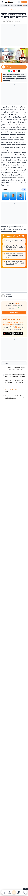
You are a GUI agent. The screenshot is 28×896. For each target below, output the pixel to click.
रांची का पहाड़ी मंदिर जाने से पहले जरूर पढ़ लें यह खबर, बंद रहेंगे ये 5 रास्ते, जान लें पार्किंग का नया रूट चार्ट (15, 247)
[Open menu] (2, 2)
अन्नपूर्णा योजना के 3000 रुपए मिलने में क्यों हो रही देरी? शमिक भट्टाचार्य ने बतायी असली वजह (15, 375)
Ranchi (19, 10)
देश (4, 322)
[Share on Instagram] (16, 71)
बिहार (9, 5)
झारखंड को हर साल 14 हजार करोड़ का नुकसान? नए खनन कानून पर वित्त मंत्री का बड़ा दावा (14, 255)
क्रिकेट (7, 325)
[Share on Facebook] (11, 71)
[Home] (9, 2)
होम (1, 5)
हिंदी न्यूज (17, 327)
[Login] (14, 892)
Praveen (7, 20)
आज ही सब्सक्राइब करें (14, 312)
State (7, 10)
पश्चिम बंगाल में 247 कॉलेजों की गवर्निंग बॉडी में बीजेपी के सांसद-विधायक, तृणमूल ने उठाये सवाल (15, 369)
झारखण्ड (5, 5)
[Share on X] (19, 71)
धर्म (4, 325)
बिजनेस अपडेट (19, 322)
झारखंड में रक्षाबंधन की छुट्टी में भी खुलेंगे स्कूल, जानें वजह (14, 241)
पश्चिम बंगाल (19, 5)
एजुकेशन (8, 322)
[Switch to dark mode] (19, 2)
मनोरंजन (13, 322)
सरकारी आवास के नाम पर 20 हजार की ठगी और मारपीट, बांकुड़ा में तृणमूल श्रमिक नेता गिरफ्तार (14, 382)
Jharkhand (13, 10)
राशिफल (12, 325)
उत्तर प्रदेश (13, 5)
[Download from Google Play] (8, 333)
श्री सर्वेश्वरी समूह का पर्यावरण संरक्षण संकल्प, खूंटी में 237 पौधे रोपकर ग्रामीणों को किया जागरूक (15, 263)
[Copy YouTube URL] (14, 71)
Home (2, 10)
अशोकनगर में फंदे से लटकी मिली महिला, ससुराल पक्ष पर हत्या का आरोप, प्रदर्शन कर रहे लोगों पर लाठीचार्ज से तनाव (15, 397)
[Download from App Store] (18, 333)
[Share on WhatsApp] (9, 71)
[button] (14, 55)
